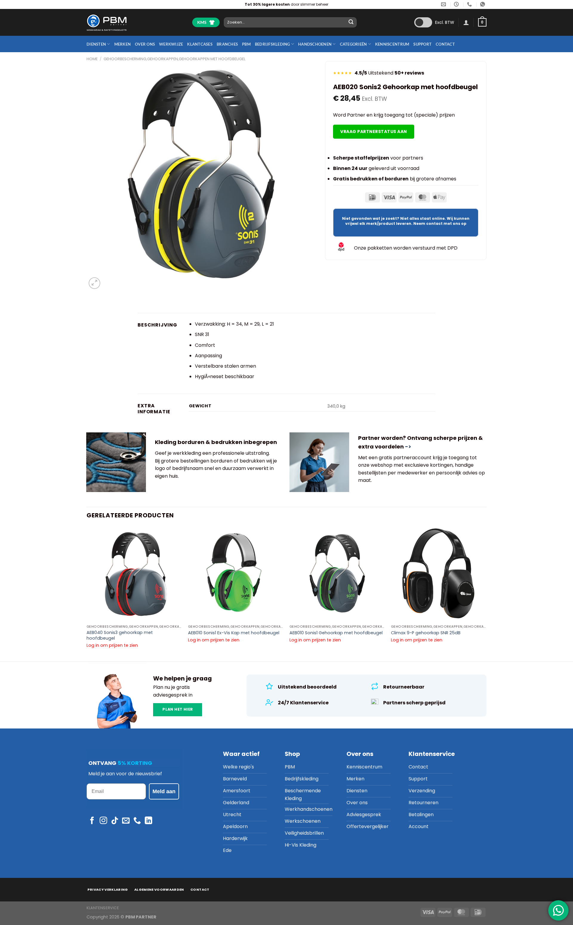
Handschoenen (315, 44)
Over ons (145, 44)
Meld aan (164, 791)
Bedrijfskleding (272, 44)
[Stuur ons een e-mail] (126, 821)
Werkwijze (171, 44)
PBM (246, 44)
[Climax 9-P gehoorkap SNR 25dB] (438, 574)
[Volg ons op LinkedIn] (148, 821)
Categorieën (353, 44)
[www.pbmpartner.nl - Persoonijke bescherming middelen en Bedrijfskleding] (107, 22)
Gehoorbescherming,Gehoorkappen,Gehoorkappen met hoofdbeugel (174, 58)
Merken (122, 44)
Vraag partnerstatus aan (373, 131)
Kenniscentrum (392, 44)
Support (422, 44)
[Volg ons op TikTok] (114, 821)
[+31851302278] (470, 4)
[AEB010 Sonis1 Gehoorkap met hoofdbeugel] (337, 574)
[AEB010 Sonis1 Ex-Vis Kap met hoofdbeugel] (236, 574)
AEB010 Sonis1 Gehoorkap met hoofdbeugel (336, 633)
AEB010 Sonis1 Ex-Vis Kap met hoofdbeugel (233, 633)
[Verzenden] (351, 22)
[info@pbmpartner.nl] (444, 4)
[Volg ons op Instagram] (103, 821)
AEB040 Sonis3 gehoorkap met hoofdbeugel (120, 635)
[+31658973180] (483, 4)
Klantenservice (103, 907)
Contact (445, 44)
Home (92, 58)
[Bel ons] (137, 821)
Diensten (96, 44)
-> (408, 446)
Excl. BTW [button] (444, 22)
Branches (227, 44)
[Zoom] (94, 283)
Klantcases (199, 44)
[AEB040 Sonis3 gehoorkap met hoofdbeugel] (134, 574)
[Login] (466, 22)
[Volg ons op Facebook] (92, 821)
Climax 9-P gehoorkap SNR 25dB (425, 633)
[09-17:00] (457, 4)
